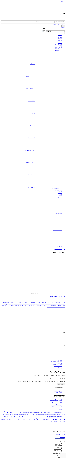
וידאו (64, 414)
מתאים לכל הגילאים (57, 406)
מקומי (64, 417)
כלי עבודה (28, 414)
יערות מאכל (34, 414)
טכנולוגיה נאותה (31, 175)
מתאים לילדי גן (58, 399)
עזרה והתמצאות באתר (56, 361)
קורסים (60, 46)
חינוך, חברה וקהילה (30, 150)
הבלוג (60, 41)
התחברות (63, 434)
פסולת (45, 419)
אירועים (60, 40)
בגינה (45, 412)
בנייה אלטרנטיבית (39, 412)
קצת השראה (9, 419)
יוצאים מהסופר (43, 414)
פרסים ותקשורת (58, 366)
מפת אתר (59, 369)
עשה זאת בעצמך (52, 419)
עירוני (59, 419)
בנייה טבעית (32, 412)
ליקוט (17, 414)
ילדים (39, 414)
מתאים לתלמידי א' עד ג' (56, 400)
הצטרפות (55, 24)
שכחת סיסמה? (61, 24)
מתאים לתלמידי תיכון (13, 416)
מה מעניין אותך (58, 47)
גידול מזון (18, 412)
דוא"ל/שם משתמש (59, 21)
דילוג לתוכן (62, 1)
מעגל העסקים (58, 44)
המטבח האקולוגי (9, 412)
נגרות (63, 419)
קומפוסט (30, 419)
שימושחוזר (61, 421)
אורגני (59, 412)
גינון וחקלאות (31, 138)
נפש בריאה (32, 125)
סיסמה (37, 21)
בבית (48, 412)
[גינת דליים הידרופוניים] (52, 279)
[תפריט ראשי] (64, 33)
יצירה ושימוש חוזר (30, 76)
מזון (14, 414)
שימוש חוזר (54, 421)
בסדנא (23, 412)
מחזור (6, 414)
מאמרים (60, 37)
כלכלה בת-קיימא (22, 414)
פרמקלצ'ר (32, 64)
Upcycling (63, 412)
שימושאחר (3, 419)
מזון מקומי (10, 414)
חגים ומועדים (59, 409)
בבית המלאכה (31, 101)
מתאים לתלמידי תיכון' (56, 405)
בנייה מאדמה (27, 412)
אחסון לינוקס (59, 392)
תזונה (49, 421)
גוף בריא (33, 113)
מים (4, 414)
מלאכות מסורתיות (30, 88)
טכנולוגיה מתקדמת (30, 162)
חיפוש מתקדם (55, 188)
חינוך (62, 414)
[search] (57, 31)
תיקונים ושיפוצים (30, 187)
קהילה (33, 419)
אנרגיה (56, 412)
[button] (60, 438)
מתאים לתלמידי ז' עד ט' (56, 403)
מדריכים (60, 35)
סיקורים (60, 38)
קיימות (15, 419)
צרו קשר (60, 197)
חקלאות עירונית (49, 414)
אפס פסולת (52, 412)
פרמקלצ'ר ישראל (58, 391)
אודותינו (60, 43)
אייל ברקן (63, 300)
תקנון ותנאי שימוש (57, 364)
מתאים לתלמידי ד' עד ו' (56, 402)
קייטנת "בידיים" (22, 419)
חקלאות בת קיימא (56, 414)
